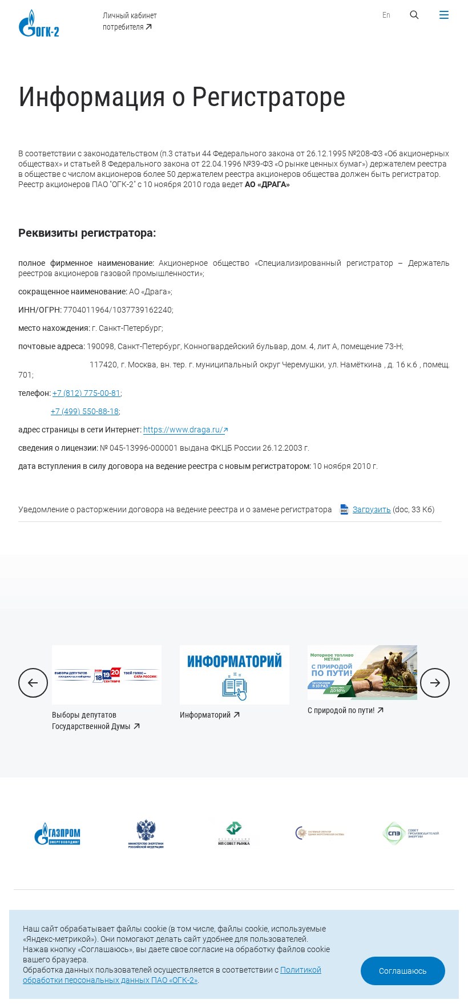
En (386, 14)
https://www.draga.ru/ (184, 429)
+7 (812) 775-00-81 (86, 393)
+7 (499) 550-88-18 (85, 411)
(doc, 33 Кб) (394, 509)
